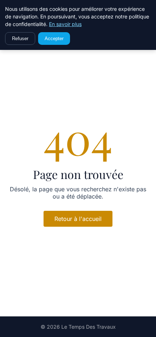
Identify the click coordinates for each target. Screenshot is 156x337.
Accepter (54, 38)
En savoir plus (65, 24)
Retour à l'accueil (78, 218)
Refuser (20, 38)
